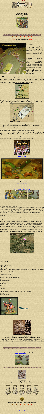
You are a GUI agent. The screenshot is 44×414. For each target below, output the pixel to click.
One (10, 36)
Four (22, 36)
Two (14, 36)
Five (26, 36)
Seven (34, 36)
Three (18, 36)
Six (30, 36)
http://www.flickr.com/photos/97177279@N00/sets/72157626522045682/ (22, 189)
